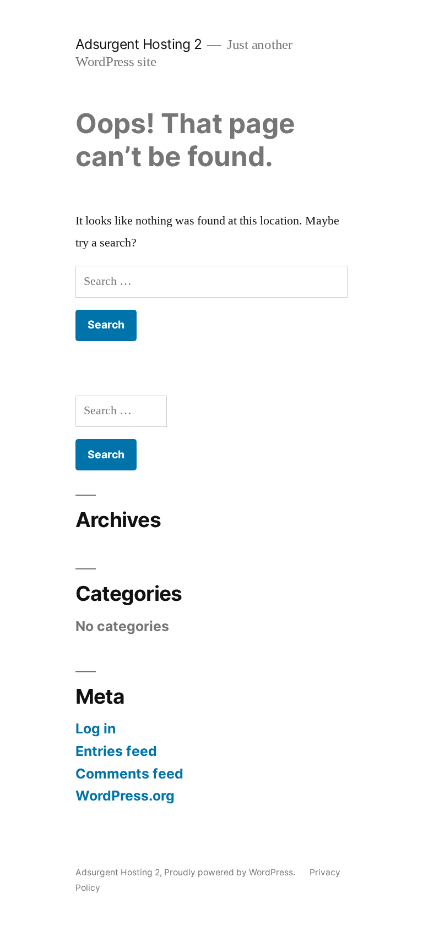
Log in (95, 728)
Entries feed (116, 751)
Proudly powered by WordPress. (230, 872)
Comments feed (129, 773)
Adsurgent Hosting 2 (138, 44)
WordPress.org (125, 795)
